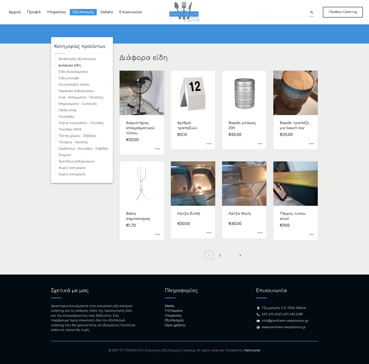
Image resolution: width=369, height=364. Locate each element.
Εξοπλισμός (174, 320)
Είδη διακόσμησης (73, 71)
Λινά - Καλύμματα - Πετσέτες (81, 97)
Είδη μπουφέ (69, 78)
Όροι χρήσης (175, 325)
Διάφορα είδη (70, 65)
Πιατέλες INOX (70, 129)
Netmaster (252, 350)
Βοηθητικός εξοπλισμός (77, 59)
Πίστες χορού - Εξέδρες (77, 135)
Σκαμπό (65, 155)
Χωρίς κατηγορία (72, 168)
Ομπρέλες (66, 116)
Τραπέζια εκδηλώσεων (76, 161)
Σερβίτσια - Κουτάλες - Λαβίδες (83, 148)
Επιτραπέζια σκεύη (74, 84)
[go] (311, 12)
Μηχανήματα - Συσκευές (78, 103)
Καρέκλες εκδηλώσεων (76, 91)
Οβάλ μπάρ (68, 110)
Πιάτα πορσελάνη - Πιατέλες (81, 123)
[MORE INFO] (157, 149)
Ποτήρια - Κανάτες (73, 142)
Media (169, 306)
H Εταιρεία (174, 310)
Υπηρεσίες (173, 315)
